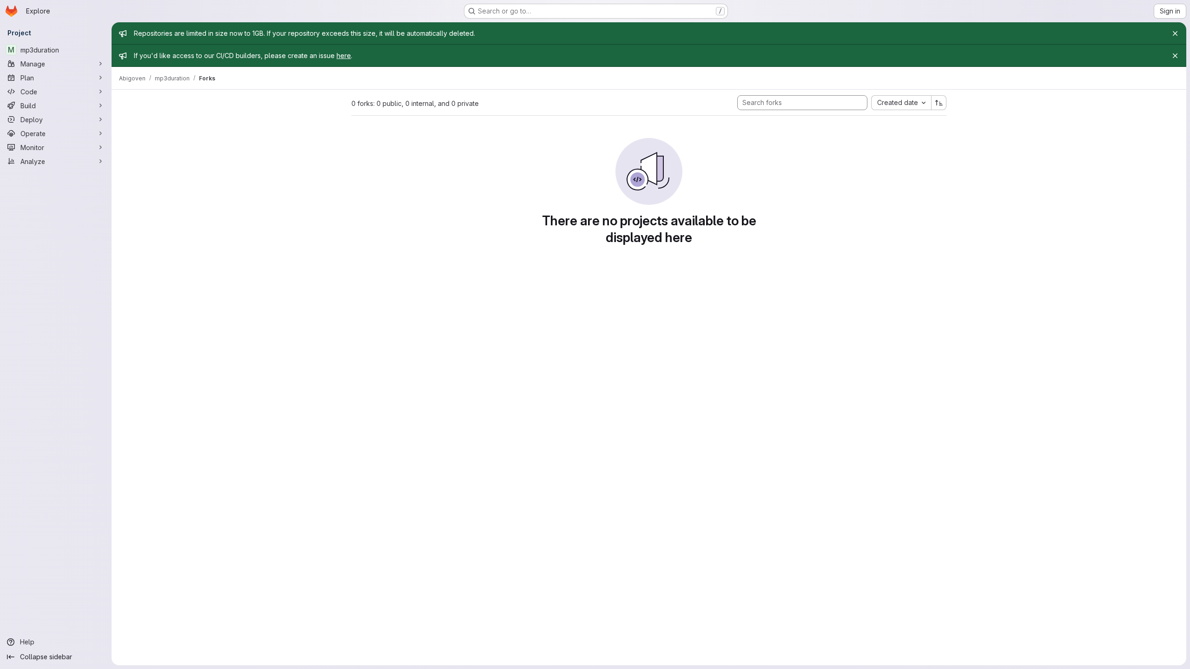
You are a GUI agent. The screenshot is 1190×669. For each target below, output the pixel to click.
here (344, 55)
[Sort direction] (939, 102)
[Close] (1175, 33)
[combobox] (901, 102)
